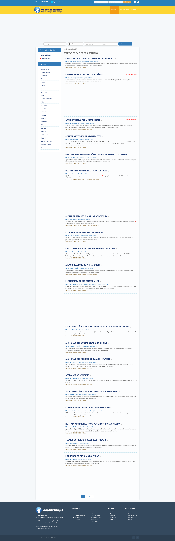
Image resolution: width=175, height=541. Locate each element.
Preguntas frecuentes (133, 514)
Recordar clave (114, 515)
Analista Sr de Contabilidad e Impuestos (86, 343)
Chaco (43, 79)
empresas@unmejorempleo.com (44, 528)
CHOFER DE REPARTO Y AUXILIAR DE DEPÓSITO (86, 216)
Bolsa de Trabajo (58, 517)
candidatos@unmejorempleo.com (52, 522)
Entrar (127, 2)
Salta (42, 125)
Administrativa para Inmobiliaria (83, 120)
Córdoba (43, 85)
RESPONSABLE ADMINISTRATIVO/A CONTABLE (86, 170)
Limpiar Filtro (45, 58)
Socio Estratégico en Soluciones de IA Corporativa (92, 391)
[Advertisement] (87, 28)
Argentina (55, 2)
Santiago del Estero (47, 141)
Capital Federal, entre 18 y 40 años (83, 74)
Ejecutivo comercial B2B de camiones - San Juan (90, 248)
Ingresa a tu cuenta (80, 514)
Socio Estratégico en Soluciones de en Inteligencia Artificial (97, 326)
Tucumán (43, 148)
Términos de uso (97, 517)
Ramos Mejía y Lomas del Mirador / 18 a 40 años (90, 58)
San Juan (43, 128)
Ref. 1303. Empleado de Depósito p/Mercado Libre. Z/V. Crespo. (96, 154)
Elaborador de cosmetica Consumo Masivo (87, 407)
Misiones (43, 115)
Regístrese (113, 512)
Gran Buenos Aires (46, 98)
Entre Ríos (44, 92)
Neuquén (43, 118)
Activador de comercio (77, 375)
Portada (114, 10)
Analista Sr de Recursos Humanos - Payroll (88, 359)
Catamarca (44, 75)
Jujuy (42, 102)
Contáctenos (131, 512)
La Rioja (43, 108)
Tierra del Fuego (46, 144)
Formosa (43, 95)
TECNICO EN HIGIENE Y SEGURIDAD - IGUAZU (85, 440)
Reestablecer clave (80, 515)
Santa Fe (43, 138)
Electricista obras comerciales (82, 281)
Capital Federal (45, 72)
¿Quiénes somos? (132, 515)
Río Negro (44, 121)
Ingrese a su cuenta (115, 514)
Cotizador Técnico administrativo (83, 136)
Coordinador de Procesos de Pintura (84, 232)
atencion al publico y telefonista (83, 265)
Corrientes (44, 89)
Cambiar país (62, 2)
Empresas (134, 10)
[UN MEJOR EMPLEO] (48, 8)
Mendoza (44, 112)
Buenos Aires (45, 69)
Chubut (43, 82)
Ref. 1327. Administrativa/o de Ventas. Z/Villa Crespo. (93, 424)
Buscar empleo (125, 44)
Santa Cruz (44, 135)
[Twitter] (138, 2)
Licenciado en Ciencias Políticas (82, 456)
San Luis (43, 131)
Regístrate (77, 512)
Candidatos (124, 10)
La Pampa (44, 105)
